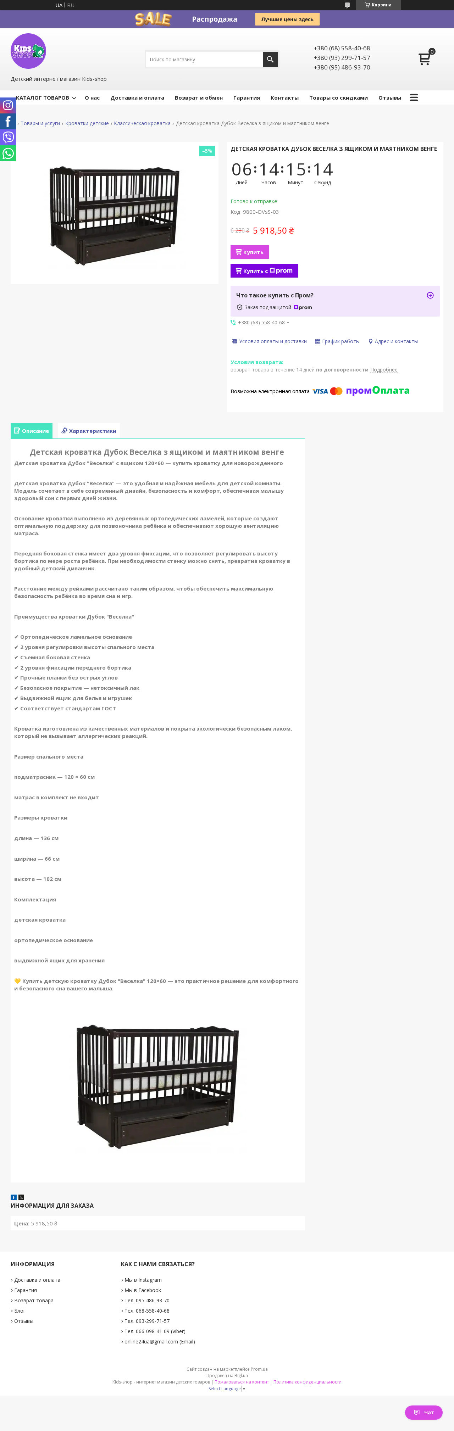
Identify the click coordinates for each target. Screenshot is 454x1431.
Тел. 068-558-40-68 (147, 1310)
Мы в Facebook (142, 1290)
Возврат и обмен (199, 97)
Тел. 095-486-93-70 (147, 1300)
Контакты (285, 97)
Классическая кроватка (142, 123)
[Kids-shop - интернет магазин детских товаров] (28, 51)
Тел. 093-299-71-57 (147, 1321)
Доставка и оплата (137, 97)
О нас (92, 97)
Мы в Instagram (143, 1279)
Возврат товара (34, 1300)
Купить (253, 252)
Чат (429, 1412)
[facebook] (14, 1198)
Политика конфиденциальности (307, 1382)
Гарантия (246, 97)
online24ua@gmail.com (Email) (159, 1341)
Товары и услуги (40, 123)
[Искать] (270, 59)
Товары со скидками (338, 97)
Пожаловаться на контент (242, 1382)
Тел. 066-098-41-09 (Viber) (155, 1331)
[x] (21, 1198)
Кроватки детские (87, 123)
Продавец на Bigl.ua (227, 1376)
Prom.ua (259, 1369)
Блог (20, 1310)
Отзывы (389, 97)
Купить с (255, 270)
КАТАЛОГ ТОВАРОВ (42, 97)
